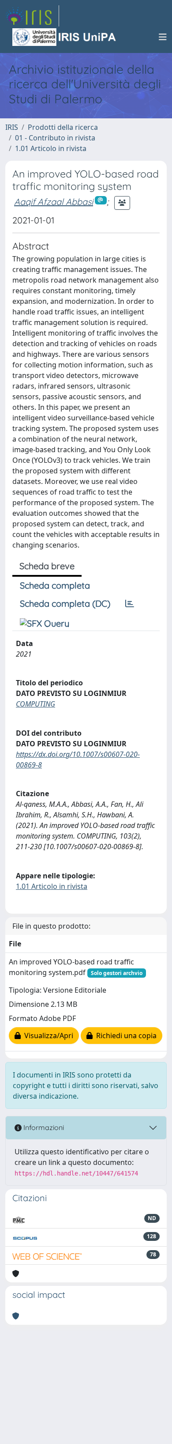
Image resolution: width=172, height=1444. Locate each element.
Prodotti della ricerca (63, 127)
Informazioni (43, 1127)
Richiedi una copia (125, 1035)
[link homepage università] (64, 37)
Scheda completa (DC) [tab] (65, 603)
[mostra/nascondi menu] (163, 37)
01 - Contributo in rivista (55, 138)
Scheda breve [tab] (47, 565)
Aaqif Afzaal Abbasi (53, 201)
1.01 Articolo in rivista (50, 148)
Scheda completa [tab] (55, 585)
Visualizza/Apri (47, 1035)
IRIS (11, 127)
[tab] (130, 603)
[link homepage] (32, 15)
